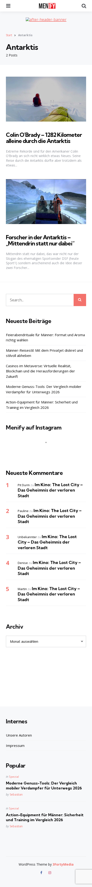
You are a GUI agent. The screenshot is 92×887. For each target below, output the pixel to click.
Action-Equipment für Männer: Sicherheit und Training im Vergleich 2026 (42, 405)
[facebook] (42, 872)
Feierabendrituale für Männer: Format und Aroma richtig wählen (45, 337)
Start (9, 35)
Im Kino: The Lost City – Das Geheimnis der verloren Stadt (50, 490)
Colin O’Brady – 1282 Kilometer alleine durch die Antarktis (44, 137)
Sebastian (16, 794)
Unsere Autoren (19, 735)
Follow (47, 451)
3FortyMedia (63, 864)
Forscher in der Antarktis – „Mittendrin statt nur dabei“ (40, 240)
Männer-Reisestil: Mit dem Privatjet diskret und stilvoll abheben (44, 353)
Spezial (14, 776)
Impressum (15, 745)
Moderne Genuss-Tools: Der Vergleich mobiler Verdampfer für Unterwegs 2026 (43, 389)
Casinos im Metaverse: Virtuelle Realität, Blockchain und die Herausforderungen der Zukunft (40, 371)
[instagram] (49, 872)
